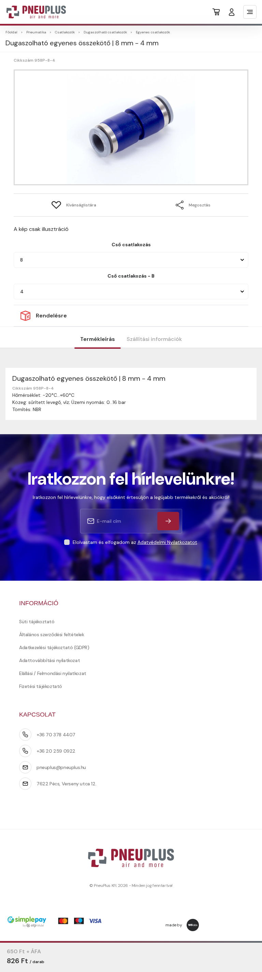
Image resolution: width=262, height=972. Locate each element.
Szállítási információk (154, 339)
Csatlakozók (65, 32)
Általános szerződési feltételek (51, 634)
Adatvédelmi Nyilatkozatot (167, 542)
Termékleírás (97, 339)
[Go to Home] (31, 12)
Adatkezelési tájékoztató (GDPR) (54, 647)
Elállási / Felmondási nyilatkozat (52, 673)
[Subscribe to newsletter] (168, 521)
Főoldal (11, 32)
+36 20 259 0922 (56, 751)
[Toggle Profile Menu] (232, 12)
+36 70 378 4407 (56, 735)
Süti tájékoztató (37, 621)
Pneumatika (36, 32)
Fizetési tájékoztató (40, 686)
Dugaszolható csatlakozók (105, 32)
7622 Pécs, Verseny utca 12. (66, 784)
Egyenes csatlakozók (153, 32)
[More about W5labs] (193, 925)
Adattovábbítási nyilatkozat (49, 660)
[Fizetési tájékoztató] (56, 922)
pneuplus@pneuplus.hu (61, 767)
